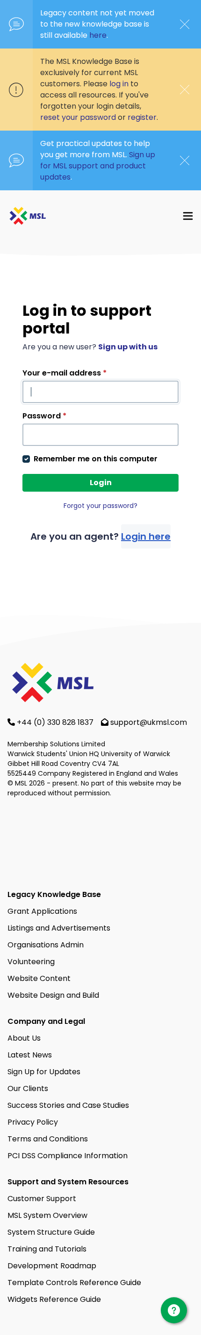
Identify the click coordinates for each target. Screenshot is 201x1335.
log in (119, 83)
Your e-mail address (64, 373)
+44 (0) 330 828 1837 (56, 722)
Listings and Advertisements (58, 928)
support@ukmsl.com (148, 722)
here (98, 35)
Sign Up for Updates (43, 1071)
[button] (188, 216)
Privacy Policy (32, 1122)
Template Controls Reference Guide (74, 1282)
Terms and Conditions (47, 1138)
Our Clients (27, 1088)
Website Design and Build (53, 995)
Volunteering (31, 961)
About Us (24, 1038)
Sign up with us (128, 346)
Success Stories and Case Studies (68, 1105)
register (142, 117)
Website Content (39, 978)
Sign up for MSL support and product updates (97, 165)
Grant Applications (42, 911)
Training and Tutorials (46, 1249)
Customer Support (41, 1198)
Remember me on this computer (96, 458)
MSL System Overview (47, 1215)
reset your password (78, 117)
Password (44, 415)
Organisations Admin (45, 944)
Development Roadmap (51, 1265)
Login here (146, 536)
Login (101, 482)
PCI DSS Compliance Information (67, 1155)
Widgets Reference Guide (54, 1299)
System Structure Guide (51, 1232)
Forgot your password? (100, 505)
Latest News (29, 1055)
